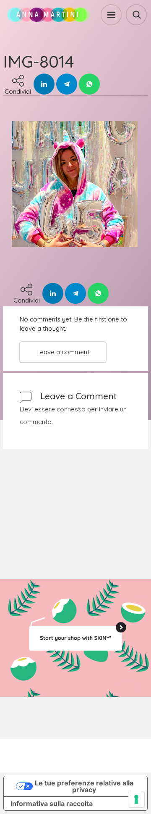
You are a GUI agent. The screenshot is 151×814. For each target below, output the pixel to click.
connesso (71, 409)
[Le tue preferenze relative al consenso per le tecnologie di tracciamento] (136, 799)
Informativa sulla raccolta (51, 803)
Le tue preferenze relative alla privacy (84, 786)
